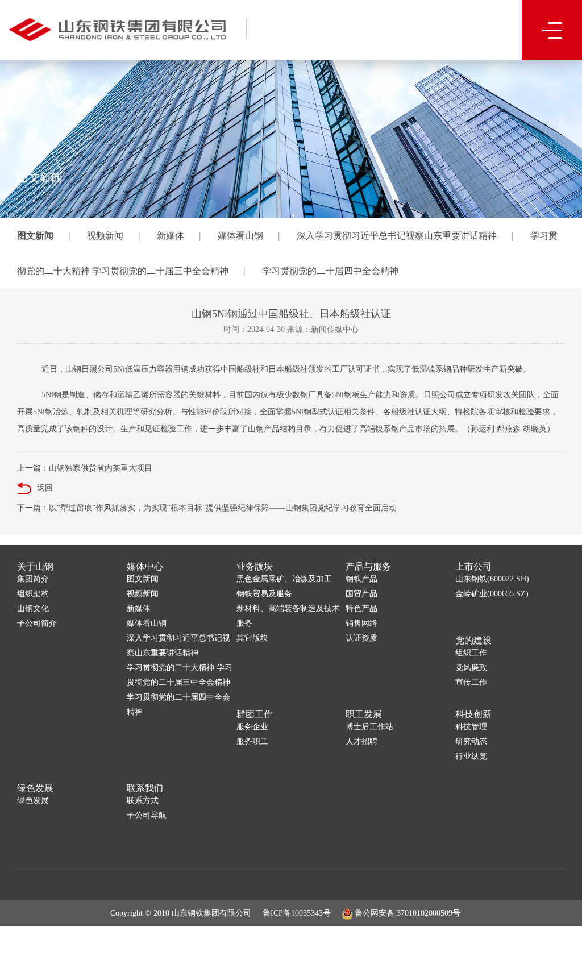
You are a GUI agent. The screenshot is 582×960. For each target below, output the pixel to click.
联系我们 (145, 788)
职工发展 (364, 714)
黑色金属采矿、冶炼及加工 (284, 579)
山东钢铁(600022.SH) (492, 579)
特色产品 (361, 608)
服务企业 (252, 726)
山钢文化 (33, 608)
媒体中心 (145, 566)
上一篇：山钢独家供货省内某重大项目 (84, 468)
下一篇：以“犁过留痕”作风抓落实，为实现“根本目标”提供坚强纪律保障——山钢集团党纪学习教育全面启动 (207, 508)
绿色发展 (35, 788)
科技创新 (473, 714)
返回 (45, 488)
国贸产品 (361, 593)
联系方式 (143, 800)
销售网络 (361, 623)
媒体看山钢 (240, 235)
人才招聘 (361, 741)
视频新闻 (105, 235)
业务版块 (254, 566)
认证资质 (361, 638)
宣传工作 (471, 682)
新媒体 (170, 235)
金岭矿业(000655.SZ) (492, 593)
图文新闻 (35, 235)
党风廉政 (471, 667)
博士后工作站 (369, 726)
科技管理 (471, 726)
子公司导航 (147, 815)
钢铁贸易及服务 (264, 593)
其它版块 (252, 638)
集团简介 (33, 579)
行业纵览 (471, 756)
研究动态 (471, 741)
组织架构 (33, 593)
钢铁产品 (361, 579)
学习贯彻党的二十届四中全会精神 (330, 271)
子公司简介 (37, 623)
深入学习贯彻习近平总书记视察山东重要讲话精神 (397, 235)
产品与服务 (368, 566)
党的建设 (473, 640)
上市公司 (473, 566)
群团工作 (254, 714)
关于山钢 (35, 566)
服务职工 (252, 741)
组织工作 (471, 653)
